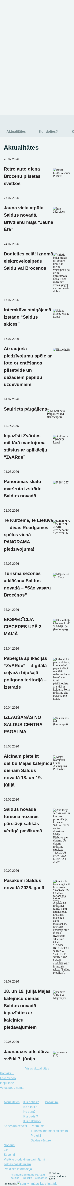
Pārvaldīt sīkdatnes (41, 1176)
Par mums (12, 60)
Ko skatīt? (30, 1107)
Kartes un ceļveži (18, 53)
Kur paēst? (30, 1116)
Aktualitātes (13, 30)
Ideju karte (7, 1083)
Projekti (36, 1135)
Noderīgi (10, 68)
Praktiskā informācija (18, 1169)
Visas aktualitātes (37, 1068)
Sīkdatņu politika (29, 1176)
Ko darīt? (29, 1111)
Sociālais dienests (33, 102)
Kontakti (6, 1073)
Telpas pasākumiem (17, 1164)
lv (44, 16)
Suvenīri (9, 1154)
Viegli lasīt (3, 16)
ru (60, 16)
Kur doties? (13, 38)
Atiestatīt (33, 21)
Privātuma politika (17, 1176)
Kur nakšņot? (32, 1121)
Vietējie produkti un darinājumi (24, 1159)
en (52, 16)
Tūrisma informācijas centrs (49, 1131)
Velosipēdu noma (12, 1087)
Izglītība (22, 76)
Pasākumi (11, 45)
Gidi (6, 1150)
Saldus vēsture (41, 1140)
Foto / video (8, 1078)
